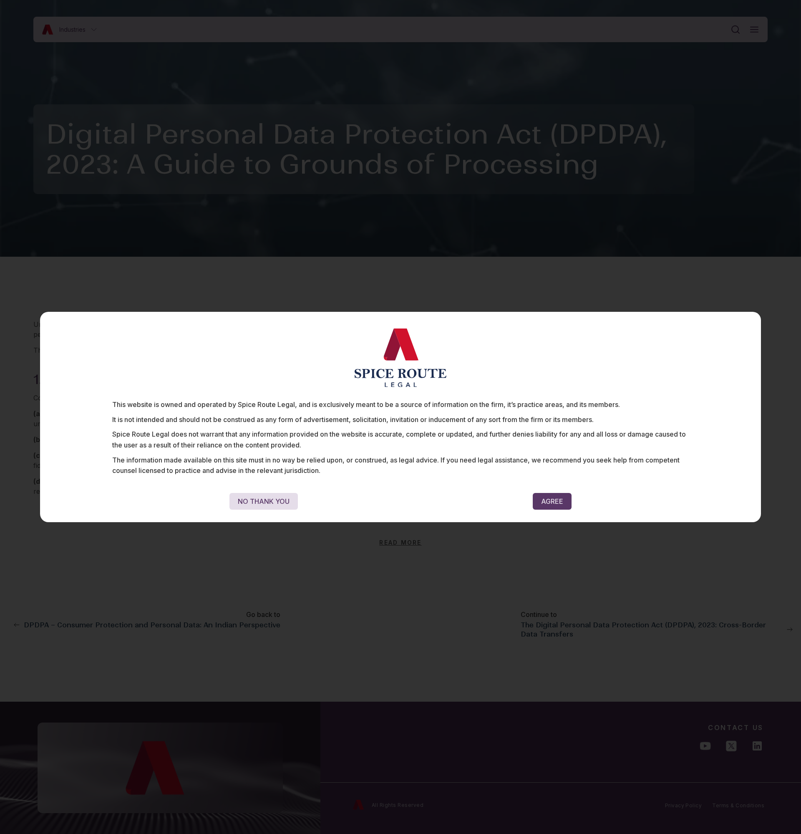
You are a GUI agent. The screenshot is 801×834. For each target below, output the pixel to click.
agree (552, 501)
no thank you (264, 501)
